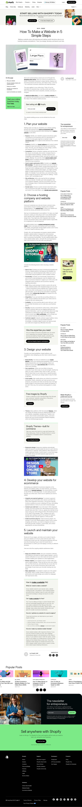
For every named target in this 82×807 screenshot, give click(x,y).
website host (39, 208)
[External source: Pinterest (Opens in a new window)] (75, 799)
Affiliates (24, 771)
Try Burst (30, 403)
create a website (49, 95)
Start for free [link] (51, 109)
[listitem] (41, 678)
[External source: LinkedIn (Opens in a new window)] (72, 799)
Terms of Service (27, 800)
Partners (24, 768)
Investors (24, 764)
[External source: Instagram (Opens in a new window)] (64, 799)
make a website (38, 582)
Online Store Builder (27, 785)
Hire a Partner (40, 764)
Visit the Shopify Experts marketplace (37, 341)
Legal (23, 773)
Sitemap (45, 800)
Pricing (33, 2)
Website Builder (26, 788)
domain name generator (51, 190)
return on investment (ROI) (46, 129)
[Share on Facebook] (50, 655)
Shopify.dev (54, 759)
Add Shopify (65, 406)
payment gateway (37, 490)
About (23, 759)
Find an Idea (13, 7)
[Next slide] (44, 690)
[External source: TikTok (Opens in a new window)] (68, 799)
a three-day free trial (38, 293)
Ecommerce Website (27, 790)
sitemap (42, 625)
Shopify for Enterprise (71, 764)
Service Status (25, 775)
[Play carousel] (41, 690)
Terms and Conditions (66, 145)
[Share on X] (53, 655)
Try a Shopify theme (33, 440)
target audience (42, 144)
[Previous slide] (37, 690)
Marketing (27, 7)
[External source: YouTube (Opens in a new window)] (61, 799)
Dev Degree (54, 764)
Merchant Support (41, 759)
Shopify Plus (69, 761)
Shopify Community (41, 768)
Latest (33, 7)
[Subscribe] (74, 137)
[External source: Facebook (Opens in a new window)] (54, 799)
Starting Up (20, 7)
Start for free (71, 2)
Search (73, 7)
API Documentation (56, 761)
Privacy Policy (62, 718)
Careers (24, 761)
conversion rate (29, 140)
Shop (67, 759)
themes (51, 411)
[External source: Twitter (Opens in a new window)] (57, 799)
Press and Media (26, 766)
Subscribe (72, 712)
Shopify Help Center (41, 761)
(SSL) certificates (41, 314)
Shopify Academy (41, 766)
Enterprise (39, 2)
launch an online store (32, 95)
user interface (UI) (42, 364)
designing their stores (30, 79)
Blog (7, 7)
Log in (63, 2)
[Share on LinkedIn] (57, 655)
